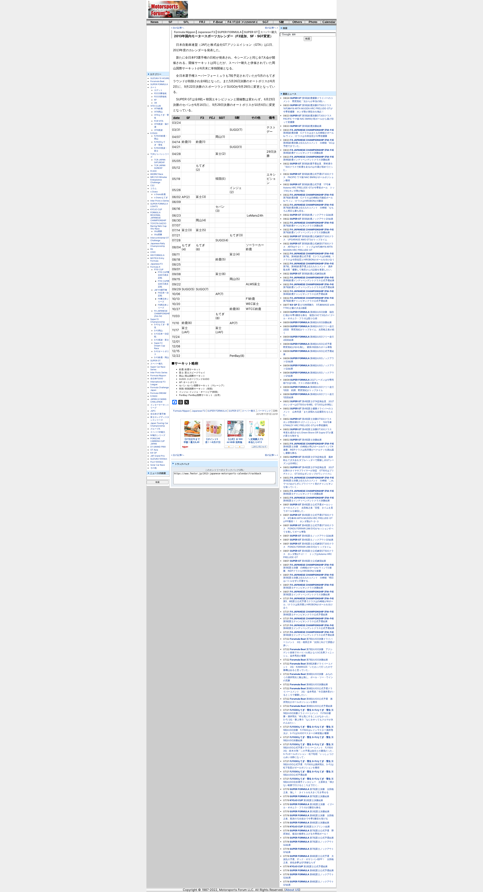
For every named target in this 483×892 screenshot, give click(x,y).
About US (292, 890)
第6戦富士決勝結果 (319, 822)
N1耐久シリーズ (157, 435)
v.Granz (154, 191)
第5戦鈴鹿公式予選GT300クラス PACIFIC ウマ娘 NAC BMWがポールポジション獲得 (308, 177)
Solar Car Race (157, 465)
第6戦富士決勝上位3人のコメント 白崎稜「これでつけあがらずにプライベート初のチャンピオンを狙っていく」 (308, 483)
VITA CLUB (155, 106)
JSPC (153, 411)
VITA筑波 (158, 130)
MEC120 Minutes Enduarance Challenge (158, 180)
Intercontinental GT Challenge (159, 239)
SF (170, 22)
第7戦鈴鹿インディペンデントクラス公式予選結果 (308, 287)
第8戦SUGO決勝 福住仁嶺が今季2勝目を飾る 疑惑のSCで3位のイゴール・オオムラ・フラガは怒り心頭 (309, 315)
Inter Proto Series (158, 372)
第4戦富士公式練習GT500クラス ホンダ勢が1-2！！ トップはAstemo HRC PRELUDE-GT (308, 554)
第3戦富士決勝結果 (319, 811)
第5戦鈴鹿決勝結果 (311, 126)
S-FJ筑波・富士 (161, 339)
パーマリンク (264, 410)
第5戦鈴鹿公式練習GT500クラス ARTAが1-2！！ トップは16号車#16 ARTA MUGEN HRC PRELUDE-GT (308, 246)
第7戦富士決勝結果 (319, 796)
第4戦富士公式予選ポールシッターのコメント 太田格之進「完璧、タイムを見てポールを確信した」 (308, 507)
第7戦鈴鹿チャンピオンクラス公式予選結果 (305, 300)
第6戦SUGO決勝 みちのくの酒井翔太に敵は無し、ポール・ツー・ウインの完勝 (308, 677)
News (154, 22)
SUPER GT (155, 360)
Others (297, 22)
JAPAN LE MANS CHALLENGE (158, 400)
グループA (155, 428)
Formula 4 (155, 267)
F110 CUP (158, 269)
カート (153, 87)
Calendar (328, 22)
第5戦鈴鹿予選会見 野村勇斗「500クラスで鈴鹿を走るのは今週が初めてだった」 (308, 166)
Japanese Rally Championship (157, 244)
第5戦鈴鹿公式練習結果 (314, 273)
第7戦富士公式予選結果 (322, 837)
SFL (186, 22)
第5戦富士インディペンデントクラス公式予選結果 (308, 634)
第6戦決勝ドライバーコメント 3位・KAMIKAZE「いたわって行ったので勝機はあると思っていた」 (308, 666)
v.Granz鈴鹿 (160, 194)
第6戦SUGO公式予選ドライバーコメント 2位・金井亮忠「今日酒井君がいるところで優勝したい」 (308, 691)
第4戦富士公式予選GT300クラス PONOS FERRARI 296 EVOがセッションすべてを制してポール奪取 (308, 528)
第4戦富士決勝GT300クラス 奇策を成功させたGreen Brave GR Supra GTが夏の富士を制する (308, 432)
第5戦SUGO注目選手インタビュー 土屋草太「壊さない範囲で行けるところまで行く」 (308, 782)
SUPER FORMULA (159, 84)
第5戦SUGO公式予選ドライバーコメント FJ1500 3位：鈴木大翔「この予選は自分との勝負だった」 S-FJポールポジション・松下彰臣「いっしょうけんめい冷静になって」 (310, 751)
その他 (153, 468)
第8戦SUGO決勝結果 (321, 322)
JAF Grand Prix (157, 456)
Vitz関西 (158, 231)
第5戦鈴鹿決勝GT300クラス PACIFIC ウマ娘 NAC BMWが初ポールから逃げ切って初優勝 (308, 118)
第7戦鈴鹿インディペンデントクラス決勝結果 (306, 232)
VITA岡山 (158, 111)
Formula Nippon (158, 375)
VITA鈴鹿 (158, 108)
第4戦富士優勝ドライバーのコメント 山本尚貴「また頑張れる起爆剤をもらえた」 (308, 411)
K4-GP (153, 452)
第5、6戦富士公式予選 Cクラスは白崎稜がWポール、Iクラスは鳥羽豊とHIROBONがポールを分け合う (308, 604)
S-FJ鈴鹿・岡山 (161, 357)
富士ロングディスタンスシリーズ (159, 418)
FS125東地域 (160, 93)
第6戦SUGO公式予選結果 (319, 706)
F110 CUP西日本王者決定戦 (163, 284)
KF (155, 99)
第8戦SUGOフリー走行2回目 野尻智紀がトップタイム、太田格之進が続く (308, 329)
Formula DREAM (158, 393)
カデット (158, 90)
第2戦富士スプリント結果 (317, 826)
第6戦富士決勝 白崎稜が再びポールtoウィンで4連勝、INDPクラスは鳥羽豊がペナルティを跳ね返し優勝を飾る (308, 449)
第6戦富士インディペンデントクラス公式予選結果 (308, 628)
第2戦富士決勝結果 (313, 800)
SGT (265, 22)
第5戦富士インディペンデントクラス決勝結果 (306, 594)
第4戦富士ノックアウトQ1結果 (317, 539)
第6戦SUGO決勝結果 (317, 684)
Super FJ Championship (157, 320)
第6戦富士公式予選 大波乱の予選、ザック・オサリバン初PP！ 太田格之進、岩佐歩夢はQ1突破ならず (308, 859)
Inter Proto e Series (159, 200)
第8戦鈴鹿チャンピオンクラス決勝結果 (303, 152)
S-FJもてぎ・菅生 (321, 709)
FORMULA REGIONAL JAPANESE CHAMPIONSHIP (158, 216)
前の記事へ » (271, 27)
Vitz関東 (158, 234)
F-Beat (218, 22)
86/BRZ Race (156, 174)
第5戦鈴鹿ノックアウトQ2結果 (317, 214)
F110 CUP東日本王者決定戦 (163, 275)
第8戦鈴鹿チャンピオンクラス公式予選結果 (305, 294)
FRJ (202, 22)
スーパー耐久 (156, 363)
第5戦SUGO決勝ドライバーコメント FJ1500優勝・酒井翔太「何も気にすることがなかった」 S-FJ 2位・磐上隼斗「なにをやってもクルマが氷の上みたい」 (308, 716)
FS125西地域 (160, 96)
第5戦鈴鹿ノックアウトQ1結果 (317, 218)
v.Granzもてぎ (161, 197)
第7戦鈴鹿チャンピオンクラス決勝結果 (303, 225)
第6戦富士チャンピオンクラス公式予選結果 (305, 614)
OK (155, 102)
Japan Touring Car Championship (159, 424)
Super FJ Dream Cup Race (159, 346)
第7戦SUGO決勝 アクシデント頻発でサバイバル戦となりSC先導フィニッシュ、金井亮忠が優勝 (308, 652)
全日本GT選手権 (158, 414)
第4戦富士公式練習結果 (314, 560)
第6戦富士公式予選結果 (322, 870)
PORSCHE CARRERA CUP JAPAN (157, 441)
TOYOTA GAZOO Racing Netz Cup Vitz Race (158, 226)
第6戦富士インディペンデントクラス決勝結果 (306, 500)
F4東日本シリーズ (163, 300)
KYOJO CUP (156, 209)
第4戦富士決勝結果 (312, 439)
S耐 (281, 22)
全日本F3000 (156, 378)
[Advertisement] (259, 9)
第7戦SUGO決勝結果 (317, 659)
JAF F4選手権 (160, 290)
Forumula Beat (157, 81)
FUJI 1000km (156, 462)
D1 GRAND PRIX (158, 446)
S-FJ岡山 (158, 330)
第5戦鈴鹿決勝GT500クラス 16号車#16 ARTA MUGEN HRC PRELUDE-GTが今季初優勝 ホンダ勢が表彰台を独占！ (308, 108)
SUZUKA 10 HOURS (159, 78)
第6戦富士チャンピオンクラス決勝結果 (303, 493)
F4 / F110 (234, 22)
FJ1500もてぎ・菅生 (159, 143)
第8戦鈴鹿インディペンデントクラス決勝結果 (306, 159)
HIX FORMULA (157, 255)
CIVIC (153, 252)
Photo (313, 22)
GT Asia (154, 449)
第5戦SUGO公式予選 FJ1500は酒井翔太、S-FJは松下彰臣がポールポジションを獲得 (308, 764)
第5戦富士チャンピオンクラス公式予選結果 (305, 621)
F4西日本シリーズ (163, 306)
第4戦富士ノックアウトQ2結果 (318, 535)
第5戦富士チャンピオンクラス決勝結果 (303, 587)
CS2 (152, 185)
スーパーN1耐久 (157, 432)
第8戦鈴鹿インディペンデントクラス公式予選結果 (308, 280)
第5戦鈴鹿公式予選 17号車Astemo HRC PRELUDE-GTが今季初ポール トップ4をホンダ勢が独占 (309, 187)
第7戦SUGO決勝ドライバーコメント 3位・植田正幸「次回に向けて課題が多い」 (309, 642)
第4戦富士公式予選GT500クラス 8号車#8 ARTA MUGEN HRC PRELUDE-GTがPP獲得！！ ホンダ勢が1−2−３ (308, 518)
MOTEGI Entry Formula (157, 259)
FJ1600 (153, 396)
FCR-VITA (158, 121)
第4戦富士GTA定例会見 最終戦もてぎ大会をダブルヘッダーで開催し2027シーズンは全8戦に (308, 460)
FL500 (153, 171)
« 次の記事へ (177, 27)
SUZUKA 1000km (158, 459)
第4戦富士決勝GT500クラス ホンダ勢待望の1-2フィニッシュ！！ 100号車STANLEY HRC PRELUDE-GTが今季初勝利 (308, 422)
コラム (153, 188)
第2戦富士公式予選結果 (316, 866)
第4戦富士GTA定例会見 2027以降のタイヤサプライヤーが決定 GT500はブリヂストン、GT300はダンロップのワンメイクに (308, 470)
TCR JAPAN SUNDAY (159, 166)
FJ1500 (153, 133)
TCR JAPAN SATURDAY (159, 161)
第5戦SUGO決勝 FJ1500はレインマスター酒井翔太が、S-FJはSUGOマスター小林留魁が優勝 (308, 730)
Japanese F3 (156, 263)
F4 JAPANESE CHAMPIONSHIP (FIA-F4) (162, 313)
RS (151, 249)
